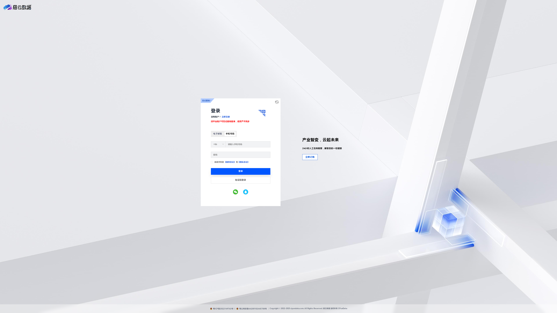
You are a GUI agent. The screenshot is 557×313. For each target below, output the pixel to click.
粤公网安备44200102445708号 (253, 309)
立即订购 (310, 157)
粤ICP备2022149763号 (223, 309)
